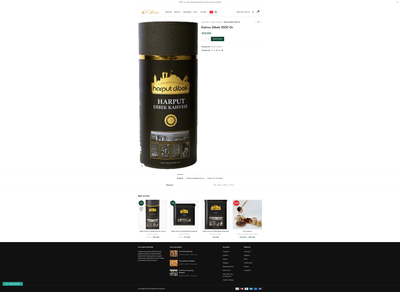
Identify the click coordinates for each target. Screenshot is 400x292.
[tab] (180, 177)
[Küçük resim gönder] (174, 253)
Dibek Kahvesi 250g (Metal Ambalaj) (184, 231)
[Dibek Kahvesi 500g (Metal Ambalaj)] (216, 214)
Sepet (225, 259)
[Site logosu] (150, 12)
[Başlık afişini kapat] (397, 2)
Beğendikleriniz (228, 267)
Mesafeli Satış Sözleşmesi (228, 275)
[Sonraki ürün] (261, 22)
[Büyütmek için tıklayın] (142, 166)
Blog (245, 259)
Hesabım (226, 252)
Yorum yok (193, 254)
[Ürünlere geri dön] (258, 22)
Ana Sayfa (205, 22)
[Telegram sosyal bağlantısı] (222, 50)
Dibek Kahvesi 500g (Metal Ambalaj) (216, 231)
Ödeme (225, 255)
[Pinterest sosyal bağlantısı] (217, 50)
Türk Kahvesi (247, 231)
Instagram (247, 270)
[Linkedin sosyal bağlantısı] (219, 50)
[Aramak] (253, 12)
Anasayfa (247, 252)
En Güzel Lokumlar (185, 251)
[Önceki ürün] (256, 22)
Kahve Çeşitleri (216, 22)
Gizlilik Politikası (228, 280)
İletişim (246, 267)
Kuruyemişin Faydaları (187, 261)
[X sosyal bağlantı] (214, 50)
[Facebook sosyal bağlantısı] (211, 50)
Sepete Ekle (217, 39)
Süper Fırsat (253, 234)
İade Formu (227, 270)
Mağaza (226, 263)
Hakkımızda (248, 263)
